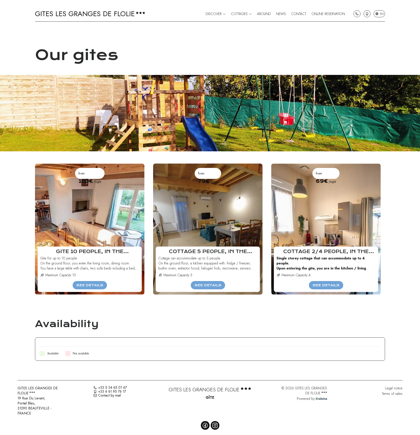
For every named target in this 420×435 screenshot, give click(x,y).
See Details (89, 285)
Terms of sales (392, 393)
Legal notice (393, 388)
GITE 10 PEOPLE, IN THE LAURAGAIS (89, 251)
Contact (298, 13)
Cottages (240, 13)
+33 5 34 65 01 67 (112, 388)
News (281, 13)
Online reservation (328, 13)
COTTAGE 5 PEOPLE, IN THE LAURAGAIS (208, 251)
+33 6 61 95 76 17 (112, 392)
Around (264, 13)
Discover (214, 13)
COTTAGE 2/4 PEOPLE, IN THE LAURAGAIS (326, 251)
